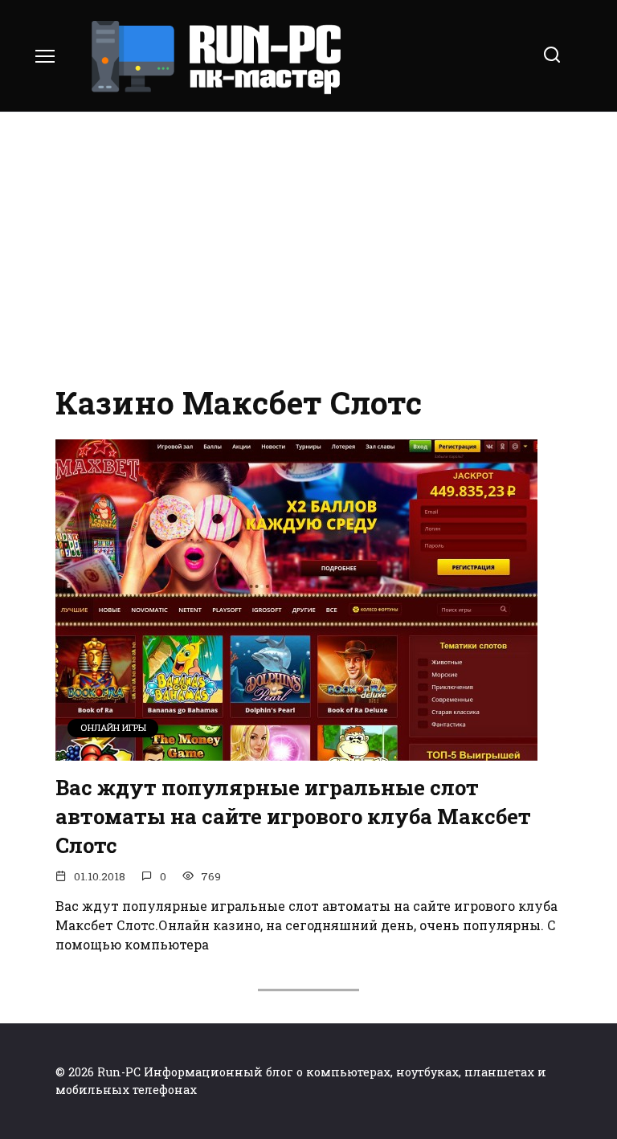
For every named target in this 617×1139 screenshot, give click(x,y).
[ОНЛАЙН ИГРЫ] (296, 750)
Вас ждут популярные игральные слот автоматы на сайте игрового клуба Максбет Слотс (293, 816)
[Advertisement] (308, 249)
